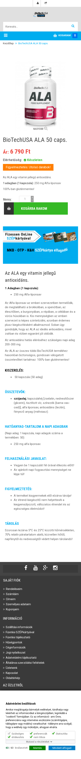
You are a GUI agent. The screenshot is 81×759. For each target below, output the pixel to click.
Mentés (37, 747)
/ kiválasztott (17, 747)
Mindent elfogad (61, 747)
